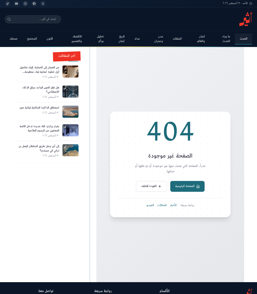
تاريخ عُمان (122, 39)
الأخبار (173, 205)
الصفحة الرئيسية (185, 186)
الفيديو (150, 205)
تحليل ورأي (100, 39)
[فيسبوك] (34, 3)
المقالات (162, 205)
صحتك (13, 39)
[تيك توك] (7, 3)
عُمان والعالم (201, 39)
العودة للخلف (149, 186)
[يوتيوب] (16, 3)
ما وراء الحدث (226, 39)
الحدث (243, 39)
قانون (50, 39)
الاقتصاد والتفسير (76, 39)
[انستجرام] (25, 3)
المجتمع (32, 39)
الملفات (177, 39)
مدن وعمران (158, 39)
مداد (137, 39)
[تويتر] (43, 3)
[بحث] (9, 19)
